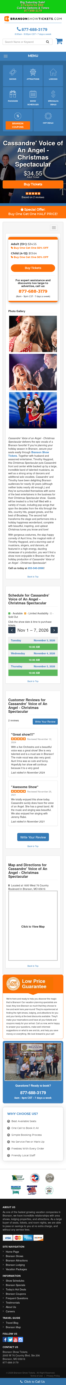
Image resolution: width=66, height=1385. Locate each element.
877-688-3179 (33, 10)
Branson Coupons (16, 1293)
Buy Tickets (33, 184)
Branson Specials (15, 1285)
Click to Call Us (34, 1381)
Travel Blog (12, 1322)
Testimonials (13, 1302)
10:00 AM (34, 647)
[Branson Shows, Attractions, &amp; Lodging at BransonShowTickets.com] (33, 19)
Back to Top (33, 576)
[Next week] (54, 630)
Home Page (12, 1251)
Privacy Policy (53, 1375)
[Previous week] (11, 630)
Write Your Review (45, 721)
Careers (10, 1311)
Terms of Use (36, 1375)
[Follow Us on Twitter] (10, 1339)
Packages (13, 101)
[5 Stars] (33, 193)
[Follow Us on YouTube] (15, 1339)
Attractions (33, 79)
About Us (11, 1307)
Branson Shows (14, 1256)
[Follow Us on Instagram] (20, 1339)
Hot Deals (48, 123)
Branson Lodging (15, 1265)
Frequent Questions (17, 1298)
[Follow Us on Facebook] (5, 1339)
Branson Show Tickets (24, 1372)
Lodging (53, 79)
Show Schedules (33, 102)
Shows (12, 79)
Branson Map (13, 1327)
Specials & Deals (53, 102)
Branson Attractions (17, 1260)
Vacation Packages (16, 1269)
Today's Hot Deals (16, 1289)
